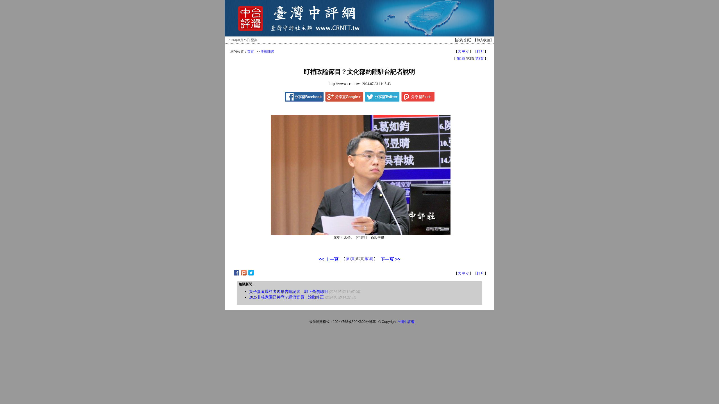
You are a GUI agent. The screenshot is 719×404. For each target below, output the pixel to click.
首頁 (250, 52)
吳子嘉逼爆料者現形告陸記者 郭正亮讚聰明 (288, 292)
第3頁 (479, 59)
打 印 (480, 51)
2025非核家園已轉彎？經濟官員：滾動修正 (286, 297)
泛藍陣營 (267, 52)
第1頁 (461, 59)
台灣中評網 (405, 322)
